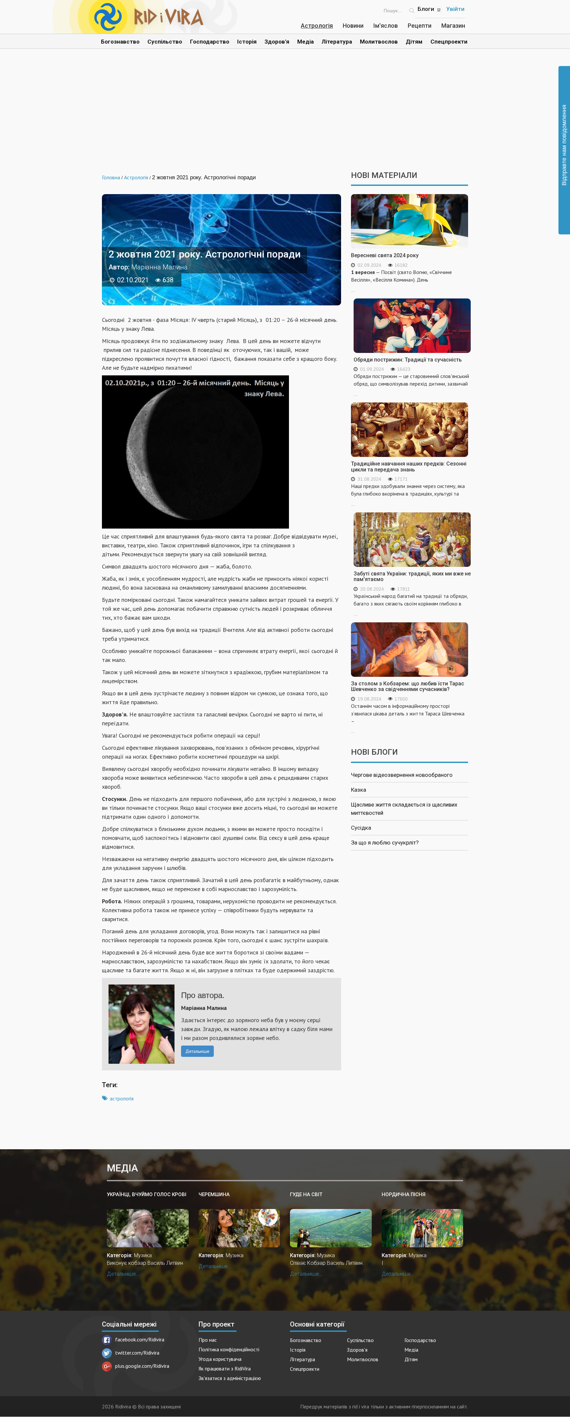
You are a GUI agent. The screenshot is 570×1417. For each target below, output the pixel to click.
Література (337, 41)
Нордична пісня (404, 1194)
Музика (143, 1255)
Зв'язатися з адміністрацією (230, 1378)
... (401, 281)
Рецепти (419, 25)
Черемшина (214, 1194)
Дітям (414, 41)
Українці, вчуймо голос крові (146, 1194)
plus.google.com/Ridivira (142, 1366)
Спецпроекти (448, 41)
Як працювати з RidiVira (225, 1368)
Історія (247, 41)
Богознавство (120, 41)
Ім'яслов (385, 25)
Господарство (209, 41)
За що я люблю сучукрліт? (385, 842)
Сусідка (361, 827)
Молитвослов (379, 41)
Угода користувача (220, 1359)
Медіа (305, 41)
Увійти (455, 9)
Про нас (208, 1339)
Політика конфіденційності (229, 1349)
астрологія (122, 1098)
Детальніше (197, 1051)
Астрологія (317, 25)
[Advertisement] (285, 115)
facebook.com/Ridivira (139, 1339)
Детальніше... (123, 1274)
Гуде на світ (306, 1194)
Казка (358, 789)
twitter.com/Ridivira (137, 1352)
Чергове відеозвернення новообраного (402, 775)
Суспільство (164, 41)
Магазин (453, 25)
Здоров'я (277, 41)
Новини (353, 25)
